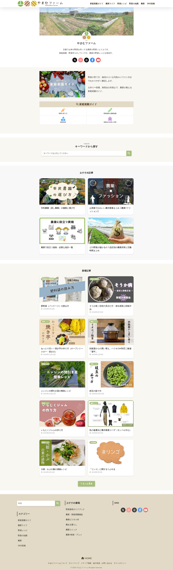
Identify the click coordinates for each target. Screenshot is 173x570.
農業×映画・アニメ (74, 535)
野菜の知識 (134, 4)
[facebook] (92, 60)
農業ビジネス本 (72, 520)
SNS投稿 (151, 4)
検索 (129, 153)
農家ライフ (110, 4)
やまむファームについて (57, 563)
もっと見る (87, 483)
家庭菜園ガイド (96, 4)
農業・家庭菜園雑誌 (74, 515)
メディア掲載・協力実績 (90, 563)
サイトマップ (74, 563)
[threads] (86, 60)
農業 (143, 4)
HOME (88, 558)
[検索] (57, 503)
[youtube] (98, 60)
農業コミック (71, 530)
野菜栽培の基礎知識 (48, 279)
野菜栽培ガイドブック (75, 509)
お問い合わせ (107, 563)
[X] (74, 60)
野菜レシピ (122, 4)
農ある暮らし (71, 525)
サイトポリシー (120, 563)
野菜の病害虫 (94, 279)
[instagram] (80, 60)
